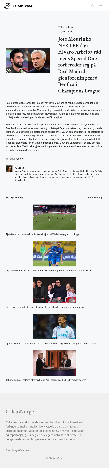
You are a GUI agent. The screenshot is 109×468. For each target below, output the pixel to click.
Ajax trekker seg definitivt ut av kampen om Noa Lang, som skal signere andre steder (51, 343)
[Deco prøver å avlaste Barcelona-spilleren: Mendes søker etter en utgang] (54, 301)
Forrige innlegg (14, 197)
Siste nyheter (67, 27)
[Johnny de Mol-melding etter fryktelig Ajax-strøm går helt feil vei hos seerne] (54, 374)
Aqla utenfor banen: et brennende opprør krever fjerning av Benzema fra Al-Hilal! (48, 270)
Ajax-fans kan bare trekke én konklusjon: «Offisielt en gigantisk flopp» (43, 234)
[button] (93, 5)
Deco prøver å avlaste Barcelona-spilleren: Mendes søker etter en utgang (45, 307)
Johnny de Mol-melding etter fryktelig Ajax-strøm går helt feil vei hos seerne (46, 380)
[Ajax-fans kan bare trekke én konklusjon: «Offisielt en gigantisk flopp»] (54, 228)
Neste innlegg (94, 197)
